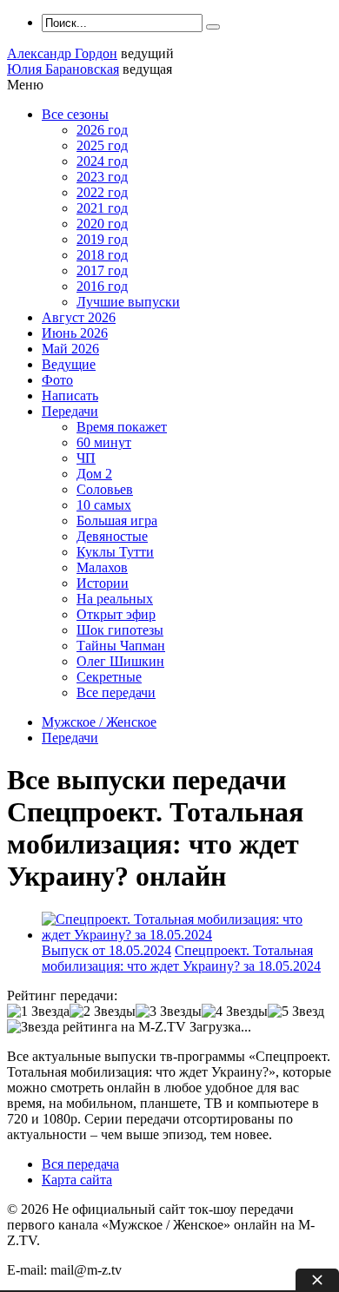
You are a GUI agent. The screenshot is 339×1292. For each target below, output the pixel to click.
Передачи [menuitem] (70, 411)
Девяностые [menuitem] (112, 536)
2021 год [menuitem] (102, 208)
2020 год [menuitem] (102, 223)
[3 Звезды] (169, 1011)
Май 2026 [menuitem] (70, 348)
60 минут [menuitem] (103, 442)
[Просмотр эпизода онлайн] (187, 934)
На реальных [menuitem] (114, 598)
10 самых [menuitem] (103, 505)
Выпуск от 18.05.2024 (106, 950)
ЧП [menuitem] (86, 458)
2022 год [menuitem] (102, 192)
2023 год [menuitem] (102, 176)
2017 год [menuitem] (102, 270)
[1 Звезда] (38, 1011)
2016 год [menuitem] (102, 286)
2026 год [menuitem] (102, 129)
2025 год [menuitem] (102, 145)
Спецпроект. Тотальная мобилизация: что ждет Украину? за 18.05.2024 (181, 958)
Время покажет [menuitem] (121, 426)
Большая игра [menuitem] (116, 520)
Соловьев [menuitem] (104, 489)
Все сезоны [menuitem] (75, 114)
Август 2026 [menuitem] (79, 317)
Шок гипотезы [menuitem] (119, 630)
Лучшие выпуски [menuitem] (128, 301)
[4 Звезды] (235, 1011)
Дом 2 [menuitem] (94, 473)
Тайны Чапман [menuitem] (120, 645)
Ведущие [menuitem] (69, 364)
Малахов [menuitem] (102, 567)
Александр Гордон (62, 53)
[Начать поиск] (213, 27)
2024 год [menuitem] (102, 161)
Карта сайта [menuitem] (77, 1179)
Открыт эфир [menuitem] (116, 614)
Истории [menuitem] (102, 583)
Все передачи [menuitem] (116, 692)
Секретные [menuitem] (109, 676)
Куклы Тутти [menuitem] (115, 551)
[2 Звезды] (103, 1011)
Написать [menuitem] (70, 395)
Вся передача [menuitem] (80, 1164)
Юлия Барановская (63, 69)
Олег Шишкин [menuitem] (120, 661)
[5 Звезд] (296, 1011)
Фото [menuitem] (57, 379)
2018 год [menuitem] (102, 254)
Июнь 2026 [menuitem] (75, 333)
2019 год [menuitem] (102, 239)
